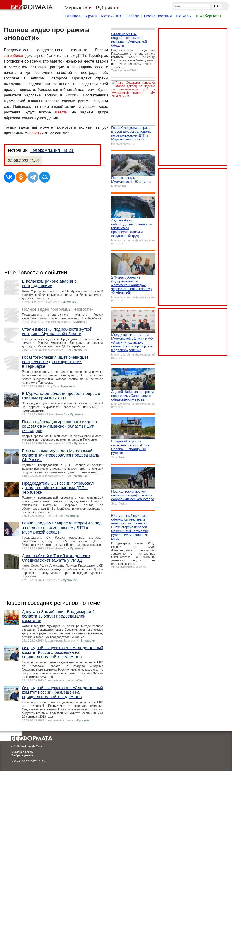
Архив (91, 16)
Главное (73, 16)
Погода (132, 16)
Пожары (184, 16)
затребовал (14, 55)
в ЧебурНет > (209, 16)
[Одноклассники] (21, 177)
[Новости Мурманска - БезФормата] (27, 5)
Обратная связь (22, 752)
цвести (61, 112)
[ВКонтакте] (9, 177)
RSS (43, 761)
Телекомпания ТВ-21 (52, 150)
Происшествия (158, 16)
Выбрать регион (22, 755)
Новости (34, 133)
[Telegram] (32, 177)
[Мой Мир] (44, 177)
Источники (111, 16)
